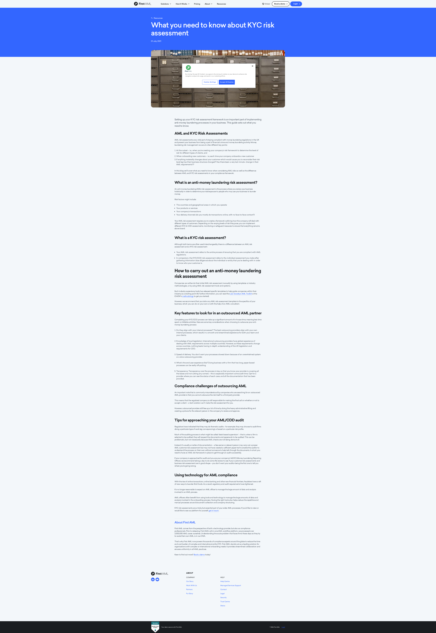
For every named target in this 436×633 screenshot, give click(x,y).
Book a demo (279, 3)
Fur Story (189, 593)
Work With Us (191, 585)
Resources (221, 4)
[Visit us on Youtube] (157, 579)
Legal (222, 593)
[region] (219, 75)
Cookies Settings (210, 82)
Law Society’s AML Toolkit (241, 293)
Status (222, 606)
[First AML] (143, 4)
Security (223, 597)
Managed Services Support (230, 585)
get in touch (214, 510)
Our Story (189, 581)
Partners (189, 589)
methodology (187, 296)
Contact (223, 589)
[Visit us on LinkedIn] (153, 579)
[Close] (252, 66)
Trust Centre (225, 601)
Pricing (197, 4)
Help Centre (225, 581)
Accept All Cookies (227, 82)
